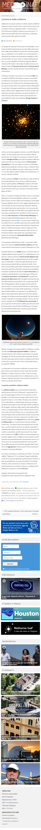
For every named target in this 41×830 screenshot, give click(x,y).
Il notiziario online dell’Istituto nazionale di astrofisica (20, 8)
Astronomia (6, 488)
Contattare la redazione (10, 821)
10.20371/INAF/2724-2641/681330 (14, 500)
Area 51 (5, 824)
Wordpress (14, 818)
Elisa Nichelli (7, 41)
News (12, 488)
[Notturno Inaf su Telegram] (20, 635)
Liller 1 (31, 488)
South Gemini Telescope (14, 490)
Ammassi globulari (22, 488)
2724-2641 (9, 808)
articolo (17, 218)
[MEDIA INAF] (20, 7)
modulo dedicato (33, 498)
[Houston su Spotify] (20, 621)
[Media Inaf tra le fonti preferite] (20, 534)
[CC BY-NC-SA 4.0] (25, 482)
